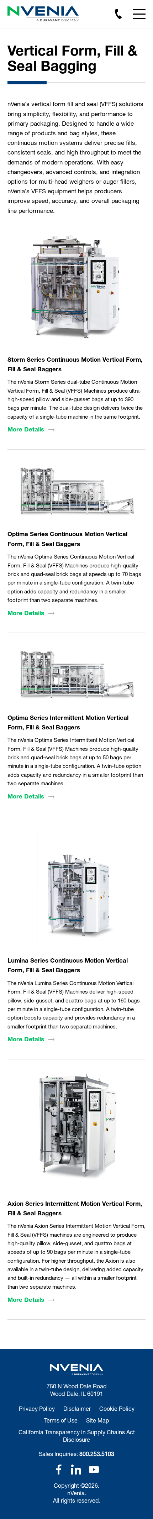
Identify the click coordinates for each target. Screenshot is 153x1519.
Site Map (97, 1420)
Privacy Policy (37, 1408)
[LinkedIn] (76, 1470)
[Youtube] (94, 1470)
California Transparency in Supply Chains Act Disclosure (77, 1436)
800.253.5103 (96, 1453)
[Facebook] (59, 1470)
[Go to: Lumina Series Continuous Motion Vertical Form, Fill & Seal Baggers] (76, 889)
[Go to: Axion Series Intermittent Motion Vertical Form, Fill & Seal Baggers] (76, 1132)
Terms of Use (61, 1420)
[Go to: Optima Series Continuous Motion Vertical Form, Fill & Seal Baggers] (76, 493)
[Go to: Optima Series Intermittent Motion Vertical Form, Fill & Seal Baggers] (76, 676)
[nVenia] (43, 13)
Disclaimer (77, 1408)
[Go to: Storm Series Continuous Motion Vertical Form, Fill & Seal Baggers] (76, 288)
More (25, 429)
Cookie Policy (116, 1408)
